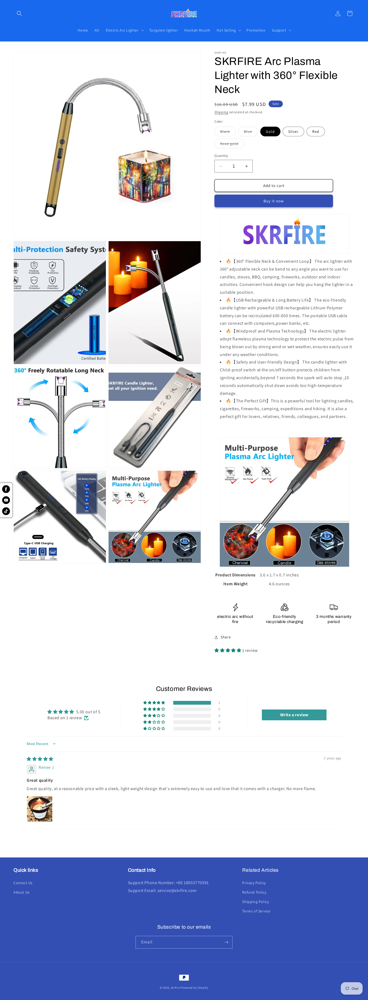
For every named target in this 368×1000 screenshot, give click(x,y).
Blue (251, 132)
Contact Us (23, 882)
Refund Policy (254, 892)
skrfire (175, 987)
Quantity (221, 155)
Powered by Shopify (194, 987)
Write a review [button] (294, 715)
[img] (40, 759)
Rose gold (232, 144)
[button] (19, 13)
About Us (21, 892)
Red (315, 131)
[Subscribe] (226, 942)
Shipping (221, 112)
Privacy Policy (254, 882)
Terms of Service (256, 911)
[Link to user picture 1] (40, 809)
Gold (270, 131)
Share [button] (226, 637)
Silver (293, 131)
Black (228, 132)
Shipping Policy (255, 901)
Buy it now (273, 200)
